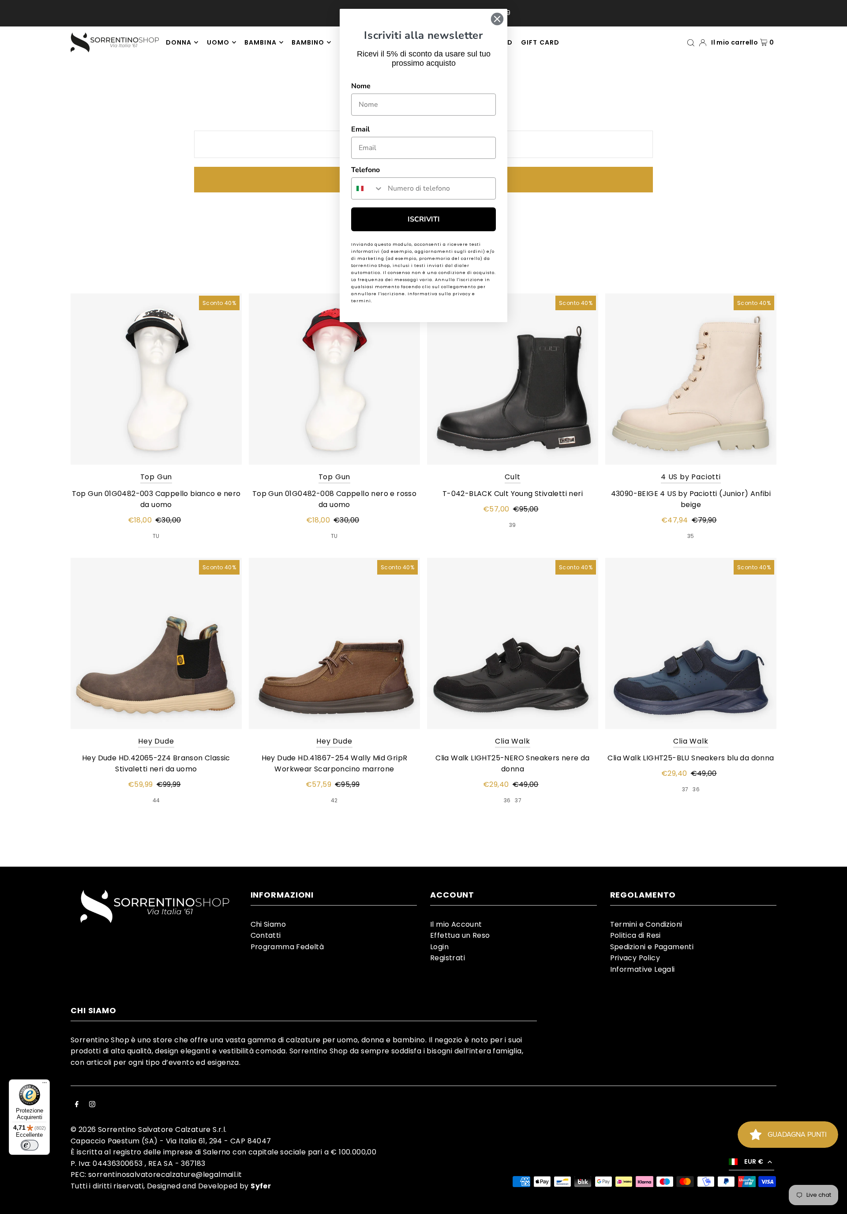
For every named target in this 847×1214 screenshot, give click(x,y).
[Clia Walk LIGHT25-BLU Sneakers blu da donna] (690, 643)
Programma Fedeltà (287, 947)
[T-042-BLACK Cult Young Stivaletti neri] (512, 379)
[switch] (29, 1145)
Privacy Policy (635, 958)
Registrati (447, 958)
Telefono (365, 170)
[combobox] (367, 188)
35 (690, 536)
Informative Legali (642, 969)
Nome (361, 86)
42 (334, 800)
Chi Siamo (268, 924)
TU (156, 536)
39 (512, 525)
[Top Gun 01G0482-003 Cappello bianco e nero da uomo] (156, 379)
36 (507, 800)
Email (360, 129)
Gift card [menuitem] (540, 42)
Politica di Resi (635, 935)
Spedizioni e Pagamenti (652, 947)
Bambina (260, 42)
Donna (178, 42)
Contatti (266, 935)
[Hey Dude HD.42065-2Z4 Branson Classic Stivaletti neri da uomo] (156, 643)
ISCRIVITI (424, 219)
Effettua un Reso (460, 935)
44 (156, 800)
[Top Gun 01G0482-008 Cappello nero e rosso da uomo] (334, 379)
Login (439, 947)
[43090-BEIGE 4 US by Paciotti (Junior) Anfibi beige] (690, 379)
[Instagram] (92, 1105)
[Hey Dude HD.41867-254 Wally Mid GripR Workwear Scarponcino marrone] (334, 643)
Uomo (218, 42)
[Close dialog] (497, 19)
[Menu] (44, 1084)
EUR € (753, 1161)
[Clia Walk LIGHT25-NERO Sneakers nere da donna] (512, 643)
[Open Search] (691, 42)
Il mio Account (456, 924)
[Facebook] (77, 1105)
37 (518, 800)
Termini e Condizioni (646, 924)
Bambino (308, 42)
